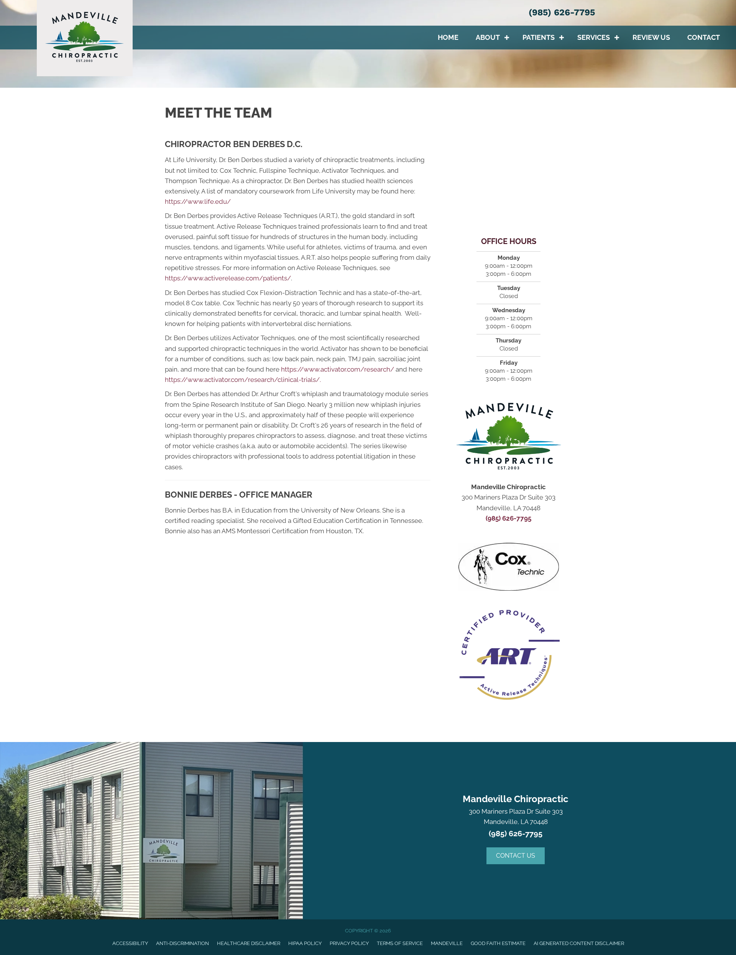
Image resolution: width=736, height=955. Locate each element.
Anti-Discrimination (182, 943)
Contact (703, 37)
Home (448, 37)
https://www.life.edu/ (198, 201)
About (488, 37)
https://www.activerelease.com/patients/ (228, 278)
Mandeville (447, 943)
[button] (507, 37)
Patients (538, 37)
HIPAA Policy (305, 943)
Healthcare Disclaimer (248, 943)
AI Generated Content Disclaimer (579, 943)
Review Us (651, 37)
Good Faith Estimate (498, 943)
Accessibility (130, 943)
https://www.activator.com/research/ (337, 369)
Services (593, 37)
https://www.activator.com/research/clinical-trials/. (243, 379)
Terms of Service (400, 943)
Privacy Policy (349, 943)
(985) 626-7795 (562, 12)
